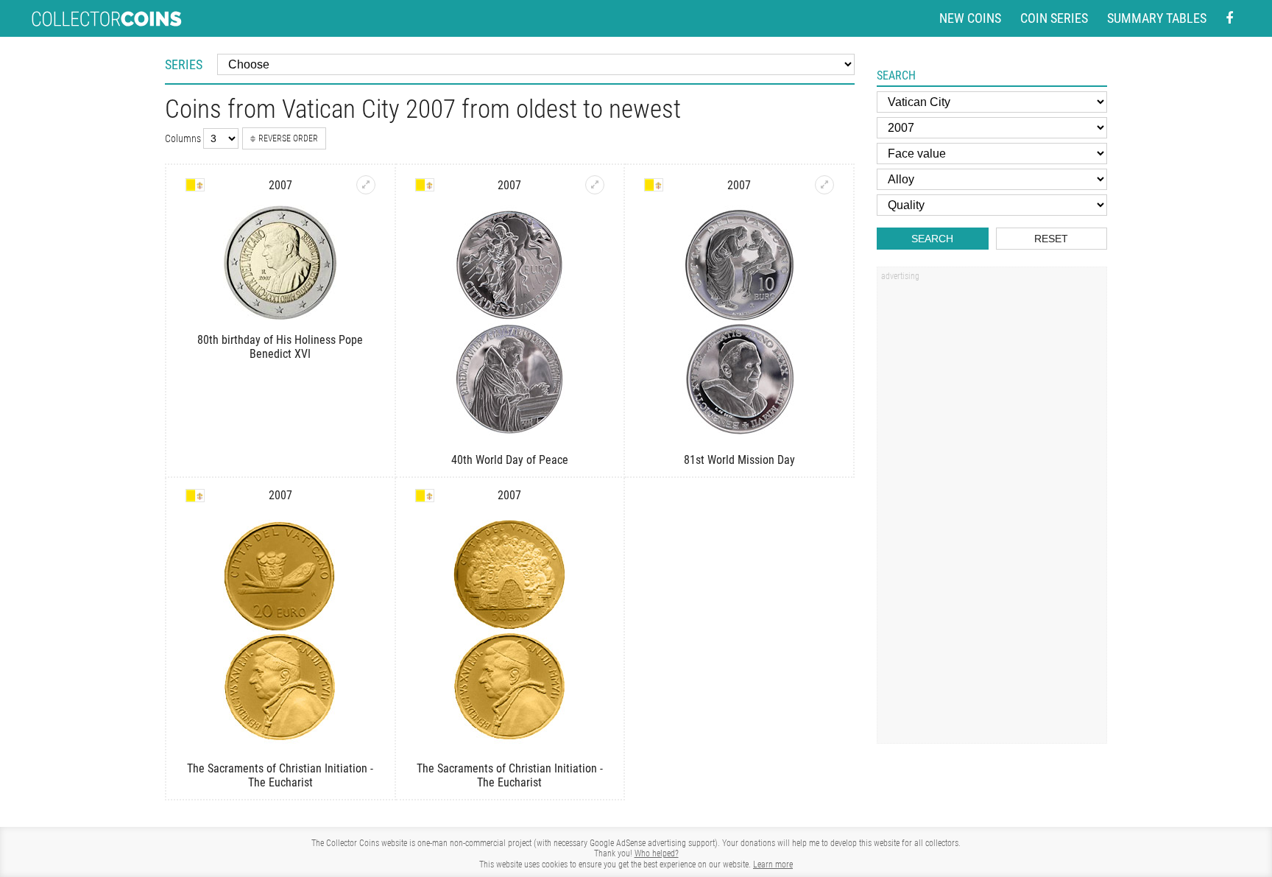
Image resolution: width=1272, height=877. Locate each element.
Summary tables (1156, 18)
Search (932, 238)
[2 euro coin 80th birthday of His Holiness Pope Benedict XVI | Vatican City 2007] (365, 184)
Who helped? (657, 853)
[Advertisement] (991, 510)
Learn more (773, 864)
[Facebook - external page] (1229, 19)
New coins (970, 18)
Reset (1051, 238)
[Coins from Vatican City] (195, 184)
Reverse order (288, 138)
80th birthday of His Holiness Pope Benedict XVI (280, 347)
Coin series (1054, 18)
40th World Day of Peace (509, 460)
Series (183, 64)
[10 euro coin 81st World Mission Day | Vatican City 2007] (824, 184)
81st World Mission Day (739, 460)
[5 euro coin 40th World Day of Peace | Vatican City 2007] (594, 184)
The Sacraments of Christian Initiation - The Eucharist (280, 775)
